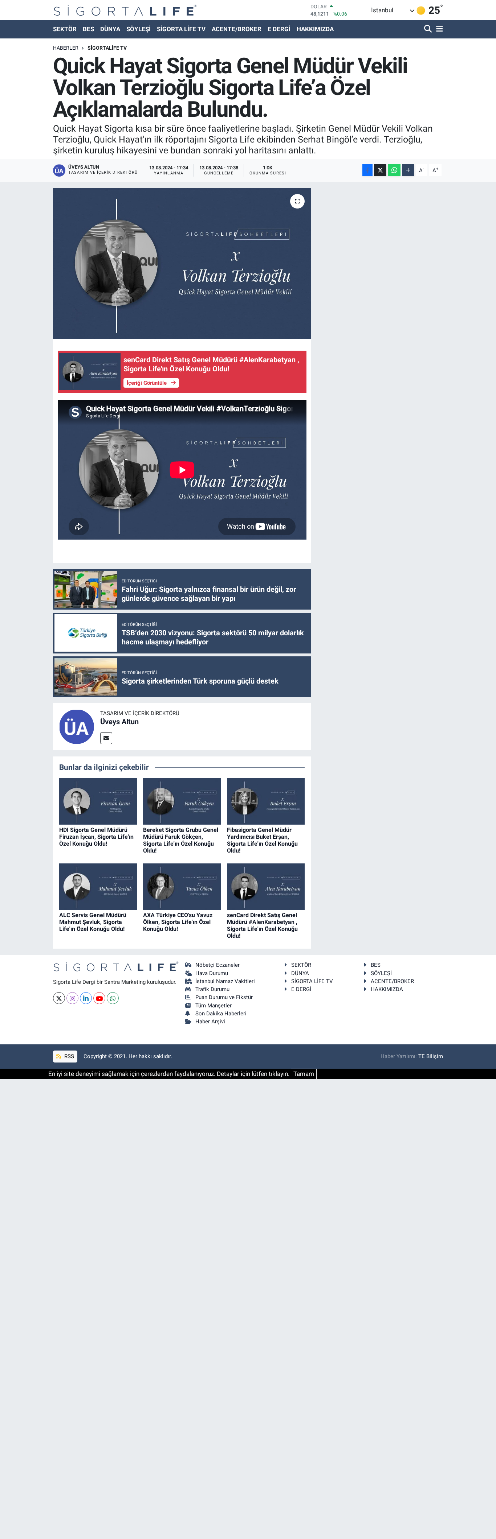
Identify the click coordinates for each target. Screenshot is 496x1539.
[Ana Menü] (438, 29)
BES (88, 29)
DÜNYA (110, 29)
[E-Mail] (106, 738)
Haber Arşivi (210, 1021)
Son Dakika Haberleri (221, 1013)
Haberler (65, 48)
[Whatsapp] (113, 998)
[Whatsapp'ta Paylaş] (394, 170)
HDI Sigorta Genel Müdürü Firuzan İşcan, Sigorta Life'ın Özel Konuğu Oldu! (96, 836)
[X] (59, 998)
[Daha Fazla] (408, 170)
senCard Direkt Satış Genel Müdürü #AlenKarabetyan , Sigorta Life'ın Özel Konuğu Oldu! (262, 926)
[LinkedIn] (86, 998)
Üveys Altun (119, 721)
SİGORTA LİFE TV (181, 29)
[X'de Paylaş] (380, 170)
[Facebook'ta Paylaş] (367, 170)
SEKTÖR (65, 29)
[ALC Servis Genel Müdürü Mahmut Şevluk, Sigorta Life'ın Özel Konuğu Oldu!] (98, 886)
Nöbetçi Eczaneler (217, 965)
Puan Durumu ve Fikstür (224, 997)
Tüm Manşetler (213, 1005)
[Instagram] (72, 998)
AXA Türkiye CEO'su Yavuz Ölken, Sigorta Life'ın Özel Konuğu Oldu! (177, 922)
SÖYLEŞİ (138, 29)
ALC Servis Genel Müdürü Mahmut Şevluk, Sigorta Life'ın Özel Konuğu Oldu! (92, 922)
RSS (68, 1056)
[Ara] (428, 29)
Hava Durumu (211, 973)
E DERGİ (279, 29)
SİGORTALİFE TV (107, 48)
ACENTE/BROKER (236, 29)
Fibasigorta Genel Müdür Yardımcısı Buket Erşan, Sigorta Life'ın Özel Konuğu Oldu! (262, 840)
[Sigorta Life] (125, 10)
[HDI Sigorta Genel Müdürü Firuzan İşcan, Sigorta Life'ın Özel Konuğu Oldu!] (98, 801)
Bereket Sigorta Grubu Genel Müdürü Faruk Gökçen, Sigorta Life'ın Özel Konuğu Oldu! (180, 840)
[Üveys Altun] (76, 726)
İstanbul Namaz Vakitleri (225, 981)
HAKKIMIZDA (315, 29)
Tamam (303, 1073)
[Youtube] (99, 998)
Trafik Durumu (212, 989)
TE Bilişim (430, 1056)
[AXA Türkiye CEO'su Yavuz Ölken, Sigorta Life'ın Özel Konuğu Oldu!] (182, 886)
